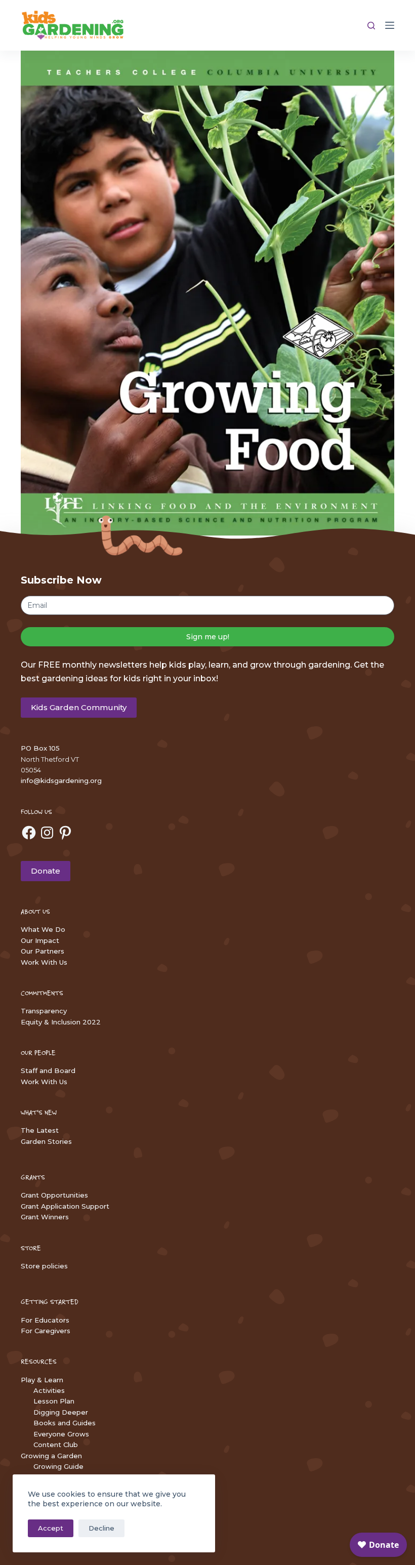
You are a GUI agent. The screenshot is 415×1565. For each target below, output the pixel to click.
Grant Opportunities (54, 1195)
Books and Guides (64, 1423)
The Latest (40, 1130)
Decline (101, 1528)
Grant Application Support (65, 1206)
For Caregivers (45, 1331)
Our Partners (42, 951)
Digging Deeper (60, 1412)
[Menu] (389, 25)
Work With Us (44, 962)
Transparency (44, 1011)
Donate (45, 871)
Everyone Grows (61, 1434)
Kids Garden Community (79, 707)
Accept (50, 1528)
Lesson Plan (53, 1401)
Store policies (44, 1266)
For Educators (45, 1320)
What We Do (43, 929)
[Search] (371, 25)
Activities (49, 1390)
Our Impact (40, 940)
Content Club (55, 1444)
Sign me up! (207, 636)
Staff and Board (48, 1070)
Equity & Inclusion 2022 (61, 1022)
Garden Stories (46, 1141)
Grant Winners (45, 1217)
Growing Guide (58, 1466)
